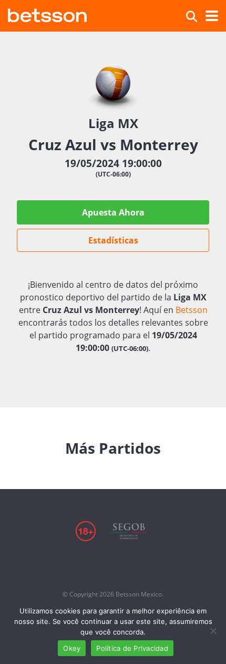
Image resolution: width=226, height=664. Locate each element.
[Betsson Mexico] (47, 14)
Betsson (192, 310)
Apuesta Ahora (113, 212)
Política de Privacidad (132, 648)
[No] (213, 631)
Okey (71, 648)
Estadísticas (113, 240)
